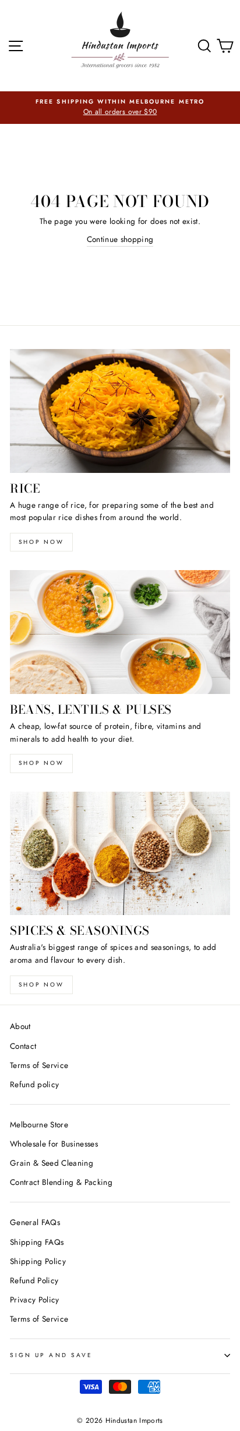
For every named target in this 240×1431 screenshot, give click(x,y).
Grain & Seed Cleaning (51, 1163)
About (20, 1026)
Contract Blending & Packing (61, 1182)
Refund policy (34, 1084)
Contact (23, 1046)
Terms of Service (39, 1065)
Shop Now (41, 763)
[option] (120, 107)
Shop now (41, 541)
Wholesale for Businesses (54, 1143)
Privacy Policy (34, 1299)
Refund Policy (34, 1280)
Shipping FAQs (36, 1242)
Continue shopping (120, 239)
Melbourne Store (39, 1124)
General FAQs (35, 1222)
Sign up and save (51, 1355)
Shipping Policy (38, 1261)
